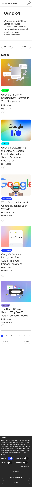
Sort (24, 47)
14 (29, 336)
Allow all (16, 472)
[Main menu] (29, 3)
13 (24, 336)
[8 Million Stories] (9, 3)
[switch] (26, 458)
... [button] (15, 336)
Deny (16, 482)
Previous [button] (5, 342)
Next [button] (27, 342)
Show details (25, 466)
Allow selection (16, 477)
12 (19, 336)
